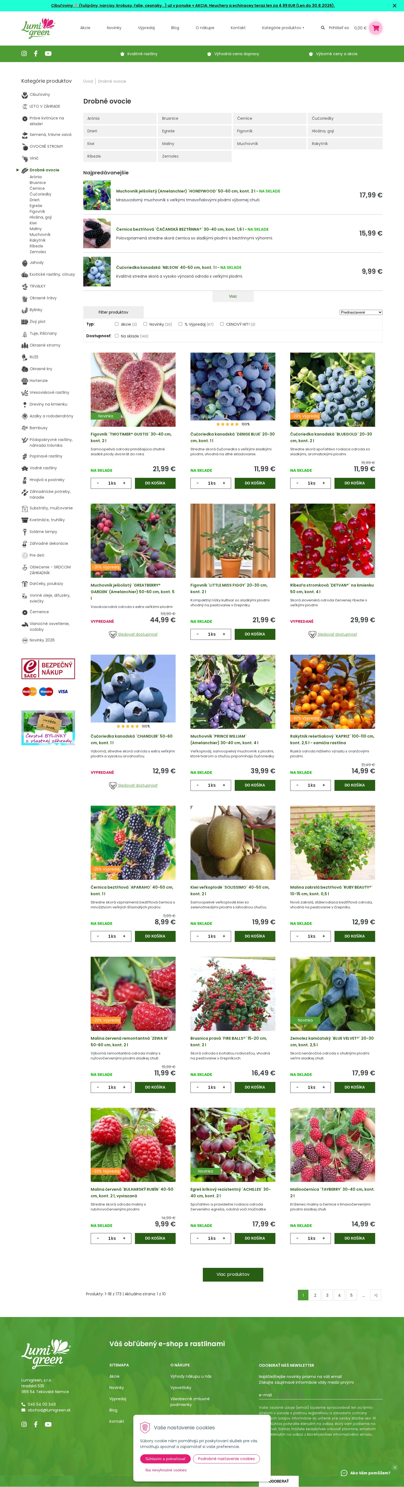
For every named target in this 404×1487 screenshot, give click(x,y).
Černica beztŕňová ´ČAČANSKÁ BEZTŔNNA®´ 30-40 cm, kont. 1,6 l (180, 229)
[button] (395, 1467)
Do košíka (155, 483)
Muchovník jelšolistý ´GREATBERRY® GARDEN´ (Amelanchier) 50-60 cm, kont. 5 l (133, 591)
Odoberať (279, 1481)
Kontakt (116, 1421)
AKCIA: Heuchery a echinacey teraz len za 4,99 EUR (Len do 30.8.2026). (264, 5)
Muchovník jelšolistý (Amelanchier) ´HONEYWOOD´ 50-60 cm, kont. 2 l (185, 191)
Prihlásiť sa (339, 27)
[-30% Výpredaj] (332, 700)
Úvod (88, 81)
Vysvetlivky (180, 1387)
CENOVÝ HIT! (240, 324)
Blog (113, 1410)
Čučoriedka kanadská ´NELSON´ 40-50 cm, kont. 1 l (166, 267)
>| (375, 1295)
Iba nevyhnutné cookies (166, 1470)
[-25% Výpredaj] (133, 549)
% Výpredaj (199, 324)
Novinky (114, 27)
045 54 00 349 (42, 1404)
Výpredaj (146, 27)
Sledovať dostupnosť (137, 634)
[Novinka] (133, 398)
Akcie (85, 27)
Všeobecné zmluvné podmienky (190, 1401)
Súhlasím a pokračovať (165, 1459)
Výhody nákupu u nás (191, 1376)
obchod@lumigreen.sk (49, 1410)
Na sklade (134, 336)
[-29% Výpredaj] (332, 398)
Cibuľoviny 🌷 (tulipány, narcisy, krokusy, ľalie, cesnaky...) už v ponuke (121, 5)
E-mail (265, 1395)
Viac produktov (233, 1274)
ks (113, 483)
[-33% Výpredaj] (133, 1153)
